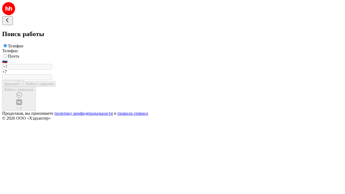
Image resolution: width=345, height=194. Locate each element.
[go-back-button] (7, 20)
